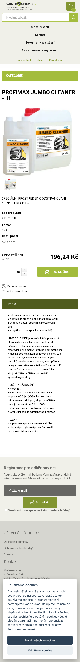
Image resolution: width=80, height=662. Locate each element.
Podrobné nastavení (21, 629)
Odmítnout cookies (40, 650)
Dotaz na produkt (17, 286)
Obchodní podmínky (16, 541)
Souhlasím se (38, 510)
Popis (12, 304)
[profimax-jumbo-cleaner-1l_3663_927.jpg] (37, 142)
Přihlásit (40, 60)
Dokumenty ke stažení (40, 42)
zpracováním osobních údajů (49, 510)
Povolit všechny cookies (40, 640)
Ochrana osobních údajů (18, 548)
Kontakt (40, 34)
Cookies (9, 554)
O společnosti (40, 27)
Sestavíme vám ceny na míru (40, 50)
